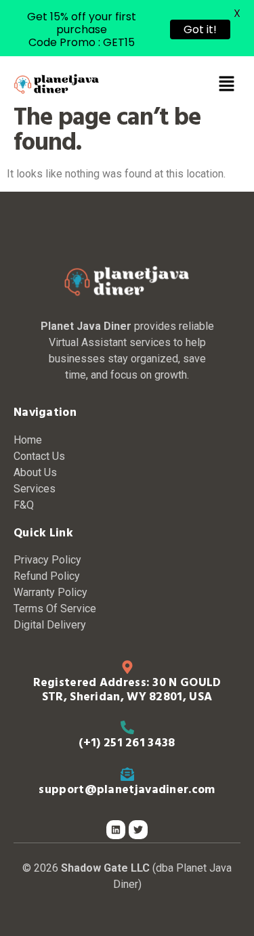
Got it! (200, 29)
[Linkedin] (115, 829)
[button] (226, 85)
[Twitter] (138, 829)
